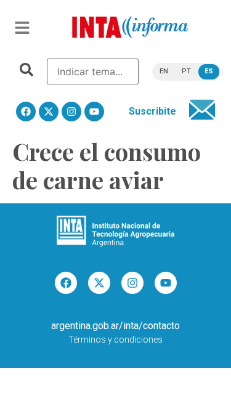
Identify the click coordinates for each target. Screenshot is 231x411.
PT (186, 71)
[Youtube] (94, 111)
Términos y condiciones (115, 339)
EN (164, 71)
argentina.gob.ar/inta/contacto (115, 326)
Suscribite (152, 111)
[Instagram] (71, 111)
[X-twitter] (49, 111)
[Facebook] (26, 111)
